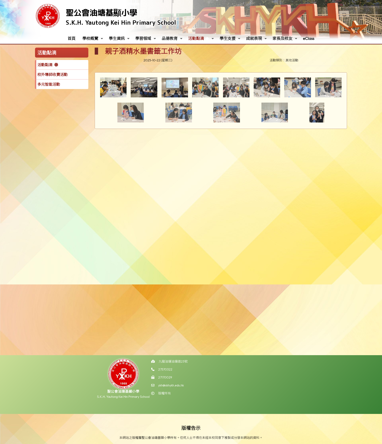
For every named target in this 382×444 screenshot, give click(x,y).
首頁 (72, 38)
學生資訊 (117, 38)
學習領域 (143, 38)
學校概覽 (90, 38)
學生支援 (228, 38)
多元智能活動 (48, 84)
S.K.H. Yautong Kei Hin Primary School (121, 22)
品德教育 (170, 38)
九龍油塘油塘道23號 (173, 361)
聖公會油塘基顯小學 (101, 12)
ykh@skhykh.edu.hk (171, 385)
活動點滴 (196, 38)
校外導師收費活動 (52, 74)
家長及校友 (282, 38)
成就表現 (254, 38)
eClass (308, 38)
